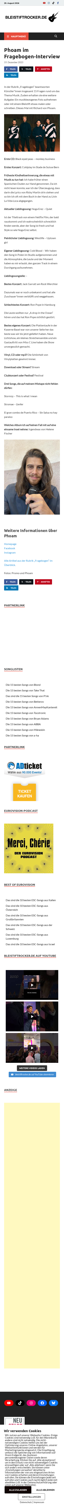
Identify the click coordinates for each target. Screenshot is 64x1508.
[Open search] (55, 36)
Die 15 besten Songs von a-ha (22, 735)
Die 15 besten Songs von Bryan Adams (27, 718)
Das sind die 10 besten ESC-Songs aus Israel (30, 944)
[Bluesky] (53, 1403)
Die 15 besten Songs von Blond (23, 684)
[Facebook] (58, 3)
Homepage (10, 543)
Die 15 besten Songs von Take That (25, 690)
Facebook (9, 548)
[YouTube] (44, 3)
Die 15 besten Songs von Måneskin (25, 729)
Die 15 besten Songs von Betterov (25, 701)
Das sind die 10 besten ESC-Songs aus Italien (31, 900)
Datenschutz (26, 1502)
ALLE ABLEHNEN (45, 1489)
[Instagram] (49, 3)
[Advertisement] (32, 1235)
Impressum (39, 1502)
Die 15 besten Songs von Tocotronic (26, 712)
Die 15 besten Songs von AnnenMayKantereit (31, 707)
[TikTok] (53, 3)
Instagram (10, 552)
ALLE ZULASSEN (18, 1489)
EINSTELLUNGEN (31, 1496)
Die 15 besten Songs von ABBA (23, 724)
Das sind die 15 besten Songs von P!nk (27, 696)
